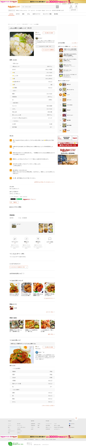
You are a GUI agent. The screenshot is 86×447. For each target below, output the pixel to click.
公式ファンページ (36, 13)
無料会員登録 (74, 9)
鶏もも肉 (14, 111)
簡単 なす (18, 10)
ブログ (55, 423)
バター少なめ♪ (38, 10)
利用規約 (18, 429)
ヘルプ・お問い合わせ (21, 427)
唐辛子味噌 (58, 10)
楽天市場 (76, 3)
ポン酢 (14, 124)
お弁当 (39, 423)
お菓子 (32, 429)
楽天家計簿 (64, 3)
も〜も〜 (19, 224)
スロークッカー (49, 10)
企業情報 (25, 439)
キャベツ (14, 105)
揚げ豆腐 (54, 10)
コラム (28, 13)
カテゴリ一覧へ (50, 312)
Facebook (72, 423)
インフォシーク (58, 3)
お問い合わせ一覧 (37, 444)
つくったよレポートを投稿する (48, 49)
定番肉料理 (33, 423)
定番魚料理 (33, 425)
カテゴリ (18, 13)
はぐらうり (33, 10)
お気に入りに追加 (49, 32)
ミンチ (29, 10)
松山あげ (43, 10)
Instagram (72, 427)
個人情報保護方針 (31, 439)
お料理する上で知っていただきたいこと (44, 182)
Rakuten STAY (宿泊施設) (58, 427)
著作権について (37, 439)
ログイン (76, 7)
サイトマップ (19, 425)
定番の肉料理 (25, 24)
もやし (14, 108)
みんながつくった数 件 (45, 46)
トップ (9, 423)
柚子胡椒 (14, 127)
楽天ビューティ (48, 427)
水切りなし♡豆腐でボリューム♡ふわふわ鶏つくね (23, 343)
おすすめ (11, 13)
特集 (9, 432)
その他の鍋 (24, 217)
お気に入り (71, 7)
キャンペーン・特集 (47, 13)
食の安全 (56, 13)
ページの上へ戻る (76, 418)
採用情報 (43, 439)
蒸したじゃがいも (23, 10)
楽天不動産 (48, 425)
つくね (30, 24)
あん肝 (62, 10)
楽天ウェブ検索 (57, 425)
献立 (23, 13)
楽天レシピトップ (11, 24)
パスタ (32, 427)
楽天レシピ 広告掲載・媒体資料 (51, 439)
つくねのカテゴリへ (49, 298)
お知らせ (18, 432)
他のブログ (34, 199)
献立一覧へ (51, 334)
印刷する (15, 202)
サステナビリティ (45, 444)
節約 (38, 427)
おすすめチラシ (70, 3)
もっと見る (74, 42)
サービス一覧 (29, 444)
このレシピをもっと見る (48, 405)
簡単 (38, 425)
